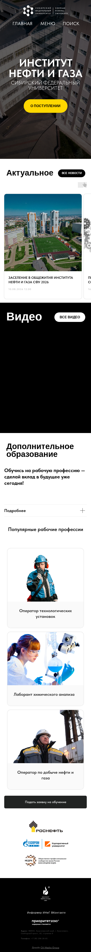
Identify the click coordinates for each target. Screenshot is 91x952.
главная (22, 23)
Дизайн (45, 947)
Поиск (71, 23)
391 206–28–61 (41, 939)
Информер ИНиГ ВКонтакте (46, 912)
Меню (47, 23)
